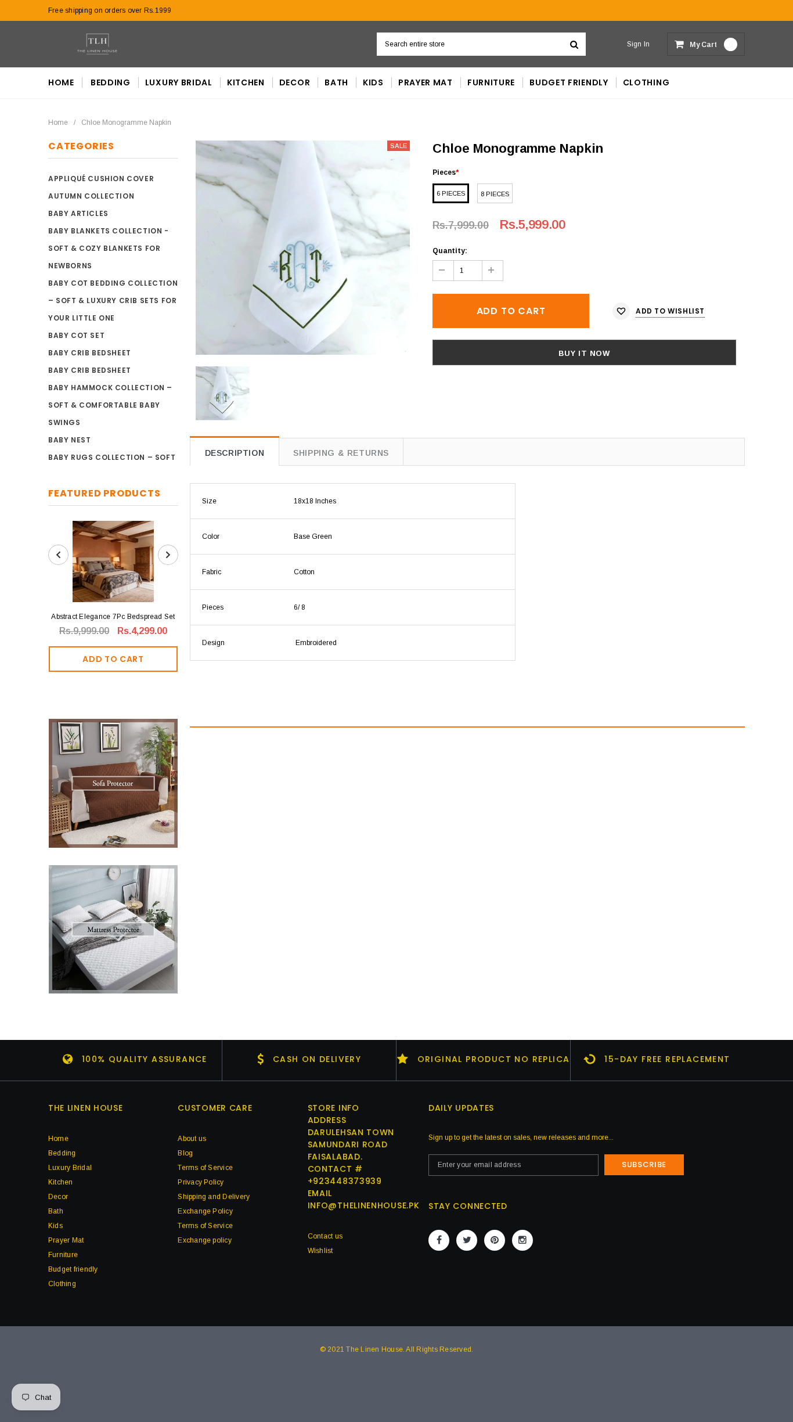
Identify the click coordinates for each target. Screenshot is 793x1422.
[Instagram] (522, 1240)
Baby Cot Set (76, 335)
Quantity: (449, 251)
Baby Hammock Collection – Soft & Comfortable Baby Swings (110, 405)
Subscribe (644, 1164)
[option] (303, 248)
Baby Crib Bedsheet (89, 353)
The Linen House (374, 1349)
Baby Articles (78, 213)
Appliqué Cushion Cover (101, 178)
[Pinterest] (494, 1240)
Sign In (638, 44)
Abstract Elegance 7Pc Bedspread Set (113, 617)
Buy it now (584, 353)
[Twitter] (466, 1240)
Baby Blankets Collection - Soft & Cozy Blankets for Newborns (108, 248)
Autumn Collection (91, 196)
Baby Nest (69, 440)
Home (58, 122)
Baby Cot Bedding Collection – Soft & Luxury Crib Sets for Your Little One (113, 300)
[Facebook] (438, 1240)
